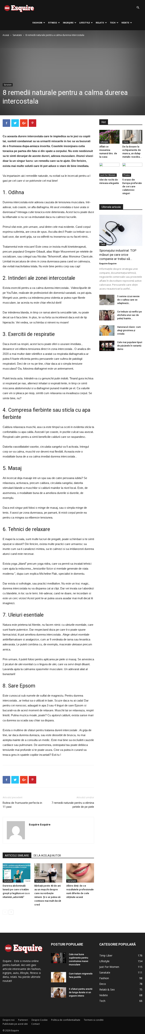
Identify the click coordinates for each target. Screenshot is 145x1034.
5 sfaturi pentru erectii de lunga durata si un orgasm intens (80, 992)
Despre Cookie (40, 1020)
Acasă (6, 35)
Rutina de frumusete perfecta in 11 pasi (22, 804)
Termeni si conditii (93, 1020)
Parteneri (23, 1020)
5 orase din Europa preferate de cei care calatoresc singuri (132, 186)
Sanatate (17, 35)
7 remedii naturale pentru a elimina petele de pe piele (73, 804)
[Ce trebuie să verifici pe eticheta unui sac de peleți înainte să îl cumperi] (106, 315)
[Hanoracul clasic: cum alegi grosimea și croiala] (106, 330)
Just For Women (108, 175)
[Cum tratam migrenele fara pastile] (58, 977)
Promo (126, 175)
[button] (137, 7)
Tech (113, 22)
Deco (125, 142)
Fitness (52, 22)
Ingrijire (68, 22)
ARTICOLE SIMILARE (17, 855)
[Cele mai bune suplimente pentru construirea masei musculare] (58, 958)
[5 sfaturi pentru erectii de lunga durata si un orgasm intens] (58, 992)
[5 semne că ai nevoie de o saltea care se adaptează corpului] (106, 300)
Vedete (125, 22)
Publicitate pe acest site (15, 1023)
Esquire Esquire (39, 824)
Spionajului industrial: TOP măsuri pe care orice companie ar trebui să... (117, 255)
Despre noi (9, 1020)
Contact (35, 1023)
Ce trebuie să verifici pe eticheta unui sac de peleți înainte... (129, 315)
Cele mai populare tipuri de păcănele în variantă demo (129, 345)
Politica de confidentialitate (65, 1020)
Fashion (37, 22)
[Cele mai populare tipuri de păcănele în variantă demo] (106, 346)
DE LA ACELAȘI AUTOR (47, 855)
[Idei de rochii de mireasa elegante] (109, 170)
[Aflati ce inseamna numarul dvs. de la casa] (109, 137)
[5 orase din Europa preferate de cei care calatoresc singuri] (132, 170)
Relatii (100, 22)
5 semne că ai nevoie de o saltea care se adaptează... (128, 300)
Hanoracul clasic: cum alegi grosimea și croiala (129, 330)
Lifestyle (84, 22)
